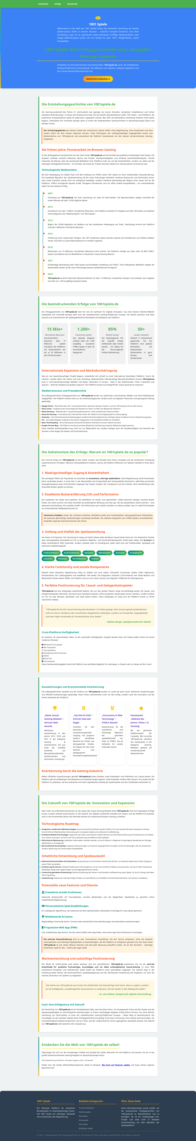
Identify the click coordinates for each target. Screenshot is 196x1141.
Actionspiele (83, 1120)
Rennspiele (83, 1116)
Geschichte (43, 4)
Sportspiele (83, 1124)
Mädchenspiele (85, 1112)
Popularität (72, 4)
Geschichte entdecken (97, 78)
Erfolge (58, 4)
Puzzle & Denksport (86, 1108)
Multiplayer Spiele (86, 1128)
